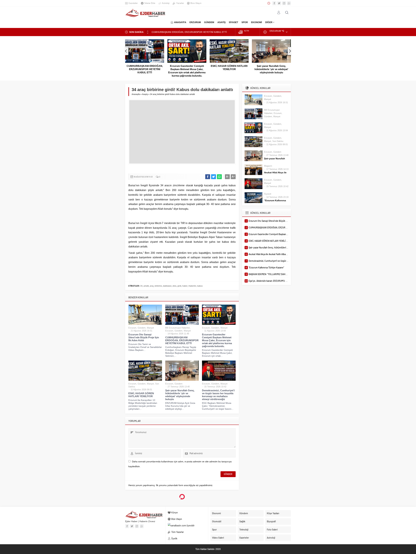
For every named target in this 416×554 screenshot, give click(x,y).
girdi (179, 286)
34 (141, 286)
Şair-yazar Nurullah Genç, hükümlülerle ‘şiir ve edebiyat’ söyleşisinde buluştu (271, 69)
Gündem (142, 328)
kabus (200, 286)
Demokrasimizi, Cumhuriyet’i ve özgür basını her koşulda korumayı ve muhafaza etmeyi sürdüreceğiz (218, 395)
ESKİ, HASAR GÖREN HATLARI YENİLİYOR (229, 68)
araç (152, 286)
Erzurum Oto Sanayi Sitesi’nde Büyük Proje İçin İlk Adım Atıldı (143, 337)
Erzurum (132, 328)
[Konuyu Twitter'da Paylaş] (213, 176)
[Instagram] (284, 3)
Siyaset (267, 194)
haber (185, 286)
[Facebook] (274, 3)
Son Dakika (277, 141)
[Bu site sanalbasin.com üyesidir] (187, 525)
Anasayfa (136, 94)
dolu (174, 286)
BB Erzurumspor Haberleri (177, 328)
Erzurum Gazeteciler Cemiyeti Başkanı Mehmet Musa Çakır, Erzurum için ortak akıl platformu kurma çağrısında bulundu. (187, 71)
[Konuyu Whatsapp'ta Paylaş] (219, 176)
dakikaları (167, 286)
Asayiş (145, 94)
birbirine (158, 286)
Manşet (150, 328)
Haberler (192, 286)
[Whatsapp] (289, 3)
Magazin (268, 166)
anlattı (146, 286)
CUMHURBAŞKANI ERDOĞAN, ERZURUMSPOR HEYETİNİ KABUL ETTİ (189, 32)
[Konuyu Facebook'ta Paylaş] (207, 176)
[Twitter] (279, 3)
